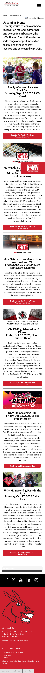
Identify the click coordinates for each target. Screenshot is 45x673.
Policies (6, 658)
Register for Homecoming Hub (22, 466)
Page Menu (10, 568)
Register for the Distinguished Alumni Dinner (22, 383)
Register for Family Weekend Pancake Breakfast (22, 136)
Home (5, 15)
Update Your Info (16, 671)
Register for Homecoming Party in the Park (22, 553)
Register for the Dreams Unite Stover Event (22, 227)
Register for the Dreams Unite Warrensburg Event (22, 302)
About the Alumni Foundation (13, 653)
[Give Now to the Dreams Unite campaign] (33, 168)
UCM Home (5, 671)
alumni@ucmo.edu (23, 641)
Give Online (28, 671)
